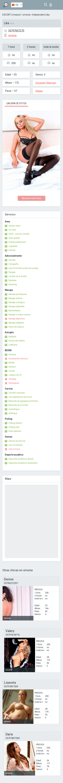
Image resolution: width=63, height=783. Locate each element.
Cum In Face (14, 449)
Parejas (12, 272)
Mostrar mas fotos (31, 198)
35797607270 (16, 30)
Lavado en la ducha (18, 276)
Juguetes (13, 246)
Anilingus (13, 413)
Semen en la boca (17, 441)
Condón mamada (17, 393)
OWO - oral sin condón (19, 234)
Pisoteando (14, 383)
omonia (26, 14)
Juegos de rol (15, 375)
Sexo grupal (14, 238)
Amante (12, 354)
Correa (12, 371)
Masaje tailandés (16, 306)
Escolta (12, 260)
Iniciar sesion (51, 4)
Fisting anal (14, 427)
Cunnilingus (14, 409)
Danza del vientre (17, 340)
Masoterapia (14, 310)
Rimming (13, 284)
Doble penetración (17, 242)
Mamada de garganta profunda (23, 401)
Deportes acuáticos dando (21, 459)
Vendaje (12, 379)
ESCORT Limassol (11, 14)
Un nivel (12, 230)
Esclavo (12, 366)
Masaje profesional (18, 294)
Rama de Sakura (16, 327)
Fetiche (12, 250)
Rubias (39, 90)
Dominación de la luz (18, 358)
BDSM (11, 362)
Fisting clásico (15, 423)
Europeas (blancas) (46, 82)
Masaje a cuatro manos (19, 314)
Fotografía (13, 264)
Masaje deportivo (17, 318)
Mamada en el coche (18, 405)
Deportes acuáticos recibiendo (23, 463)
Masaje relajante (16, 322)
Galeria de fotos (16, 103)
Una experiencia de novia (20, 397)
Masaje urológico (17, 302)
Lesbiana (13, 344)
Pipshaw (12, 280)
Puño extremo (15, 431)
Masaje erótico (15, 298)
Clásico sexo (15, 225)
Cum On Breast (15, 445)
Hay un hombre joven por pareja (23, 268)
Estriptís (12, 336)
